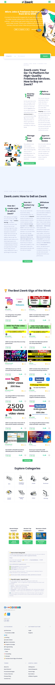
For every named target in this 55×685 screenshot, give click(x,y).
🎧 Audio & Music (8, 639)
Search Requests (32, 669)
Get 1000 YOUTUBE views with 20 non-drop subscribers (38, 342)
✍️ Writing (6, 637)
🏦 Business (7, 649)
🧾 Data (6, 651)
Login (29, 630)
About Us (6, 667)
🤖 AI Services (7, 630)
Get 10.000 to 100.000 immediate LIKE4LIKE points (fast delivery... (14, 450)
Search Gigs (31, 671)
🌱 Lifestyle (7, 656)
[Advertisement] (27, 179)
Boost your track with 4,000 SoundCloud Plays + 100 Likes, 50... (38, 450)
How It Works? (7, 669)
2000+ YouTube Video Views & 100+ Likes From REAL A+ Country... (39, 315)
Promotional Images (9, 671)
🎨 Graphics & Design (9, 644)
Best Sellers (31, 674)
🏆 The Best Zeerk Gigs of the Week (13, 658)
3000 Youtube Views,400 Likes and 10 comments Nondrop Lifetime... (39, 369)
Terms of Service (8, 674)
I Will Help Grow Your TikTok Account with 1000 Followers (13, 369)
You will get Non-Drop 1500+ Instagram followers (13, 315)
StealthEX (13, 590)
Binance (13, 586)
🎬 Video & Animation (9, 642)
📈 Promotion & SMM (9, 632)
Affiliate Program (32, 676)
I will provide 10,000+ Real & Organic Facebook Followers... (37, 396)
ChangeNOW (14, 582)
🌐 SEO (5, 635)
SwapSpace (13, 589)
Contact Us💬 (7, 678)
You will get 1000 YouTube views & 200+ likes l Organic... (15, 396)
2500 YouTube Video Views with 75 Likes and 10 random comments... (15, 423)
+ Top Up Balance (33, 560)
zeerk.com (12, 610)
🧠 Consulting (7, 654)
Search (45, 56)
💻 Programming (8, 647)
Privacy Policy (7, 676)
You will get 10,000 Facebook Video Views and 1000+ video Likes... (39, 423)
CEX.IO (12, 585)
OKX (12, 588)
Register (30, 632)
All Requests (31, 667)
